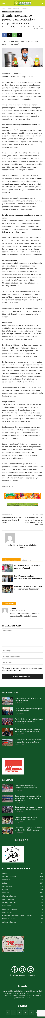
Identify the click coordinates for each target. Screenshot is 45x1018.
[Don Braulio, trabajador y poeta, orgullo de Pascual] (7, 568)
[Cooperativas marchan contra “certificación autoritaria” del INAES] (7, 788)
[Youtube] (37, 1012)
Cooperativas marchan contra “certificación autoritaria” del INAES (27, 786)
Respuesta (13, 619)
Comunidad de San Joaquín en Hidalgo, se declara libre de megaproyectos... (28, 808)
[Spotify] (25, 1012)
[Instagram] (13, 1012)
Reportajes (25, 8)
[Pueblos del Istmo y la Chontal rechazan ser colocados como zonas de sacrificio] (7, 721)
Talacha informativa (13, 8)
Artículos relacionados (11, 560)
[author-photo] (22, 538)
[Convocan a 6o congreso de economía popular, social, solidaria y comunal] (7, 830)
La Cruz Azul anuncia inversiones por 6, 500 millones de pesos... (28, 709)
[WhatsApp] (14, 35)
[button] (42, 3)
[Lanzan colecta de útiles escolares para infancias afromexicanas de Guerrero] (7, 742)
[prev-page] (3, 597)
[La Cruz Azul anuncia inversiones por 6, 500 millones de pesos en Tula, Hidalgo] (7, 711)
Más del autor (26, 560)
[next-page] (7, 597)
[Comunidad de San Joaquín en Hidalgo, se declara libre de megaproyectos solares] (7, 809)
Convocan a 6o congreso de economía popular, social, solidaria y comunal (28, 829)
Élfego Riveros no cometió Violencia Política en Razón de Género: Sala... (27, 730)
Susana (13, 609)
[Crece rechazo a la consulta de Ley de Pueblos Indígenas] (7, 701)
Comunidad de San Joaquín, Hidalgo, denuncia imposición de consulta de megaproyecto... (28, 798)
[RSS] (19, 1012)
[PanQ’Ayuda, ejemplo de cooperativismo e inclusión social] (7, 578)
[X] (9, 35)
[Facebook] (4, 35)
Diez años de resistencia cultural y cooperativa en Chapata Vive (26, 818)
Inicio (3, 8)
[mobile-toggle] (3, 3)
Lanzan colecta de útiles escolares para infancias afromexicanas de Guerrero (28, 741)
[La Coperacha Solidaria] (22, 504)
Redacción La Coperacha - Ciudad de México (18, 27)
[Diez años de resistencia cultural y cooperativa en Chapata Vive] (7, 589)
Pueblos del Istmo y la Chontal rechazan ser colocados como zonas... (29, 720)
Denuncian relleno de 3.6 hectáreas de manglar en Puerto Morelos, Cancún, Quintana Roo (34, 521)
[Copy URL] (19, 35)
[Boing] (22, 496)
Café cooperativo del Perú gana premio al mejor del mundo (11, 520)
